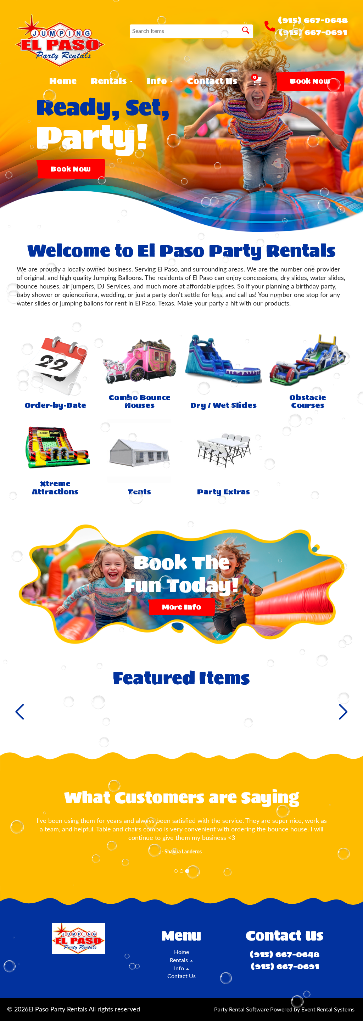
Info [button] (158, 81)
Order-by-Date (55, 405)
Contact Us (212, 81)
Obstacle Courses (307, 402)
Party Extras (223, 492)
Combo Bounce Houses (139, 402)
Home (63, 81)
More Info (181, 607)
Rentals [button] (110, 81)
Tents (139, 492)
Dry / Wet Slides (223, 405)
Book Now (310, 81)
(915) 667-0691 (313, 32)
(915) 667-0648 (313, 20)
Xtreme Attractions (55, 488)
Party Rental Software (241, 1009)
